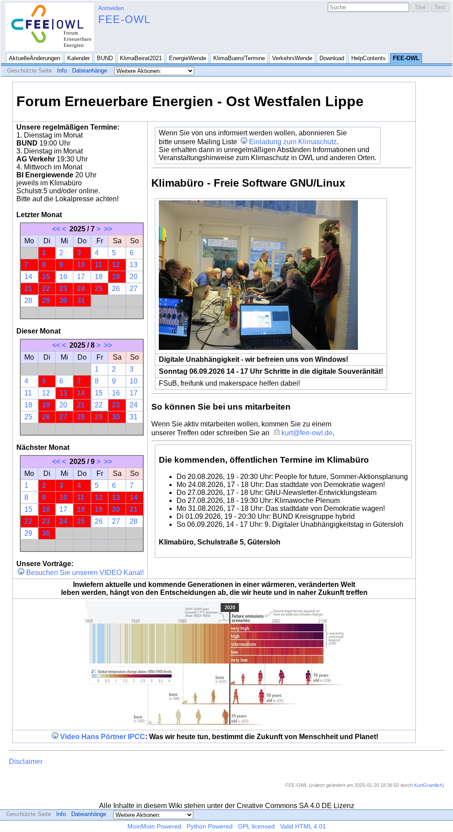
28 (28, 300)
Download (331, 58)
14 (28, 276)
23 (63, 288)
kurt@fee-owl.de (306, 433)
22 (46, 288)
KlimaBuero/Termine (239, 58)
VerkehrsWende (292, 58)
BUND (105, 58)
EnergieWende (187, 58)
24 (81, 288)
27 (134, 288)
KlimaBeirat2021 (141, 58)
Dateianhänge (89, 70)
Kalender (78, 58)
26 (116, 288)
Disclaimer (25, 761)
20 (134, 276)
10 (81, 264)
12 (116, 264)
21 (28, 288)
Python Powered (210, 826)
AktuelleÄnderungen (34, 58)
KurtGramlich (428, 785)
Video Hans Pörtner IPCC (102, 736)
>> (108, 229)
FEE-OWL (124, 19)
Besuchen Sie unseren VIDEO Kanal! (85, 572)
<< (56, 229)
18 (99, 276)
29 (46, 300)
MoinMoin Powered (154, 826)
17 (81, 276)
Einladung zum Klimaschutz (292, 142)
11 (98, 264)
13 (134, 264)
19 (116, 276)
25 (99, 288)
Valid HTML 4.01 (303, 826)
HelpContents (368, 58)
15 (46, 276)
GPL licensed (256, 826)
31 (81, 300)
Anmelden (111, 8)
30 (63, 300)
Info (62, 70)
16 (63, 276)
